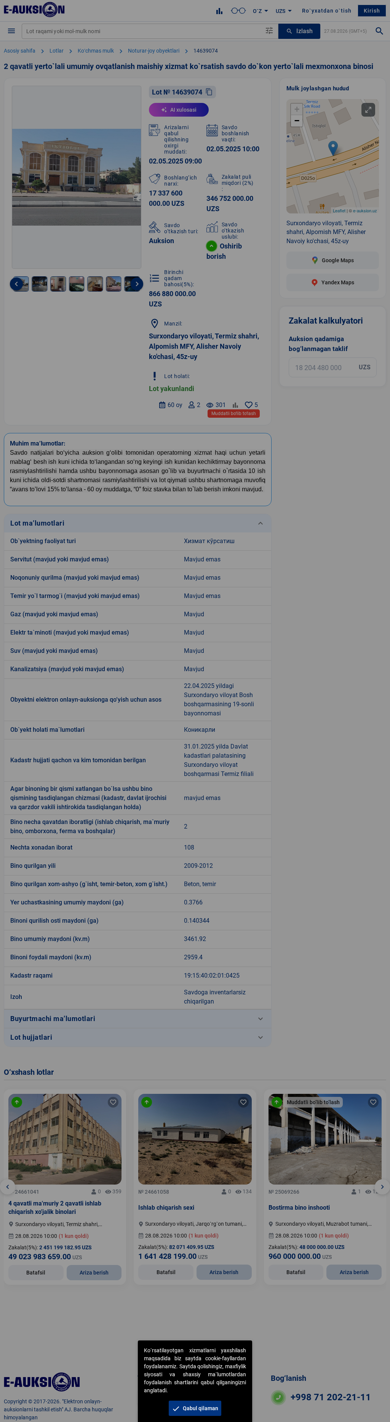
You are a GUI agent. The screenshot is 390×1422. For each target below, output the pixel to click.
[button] (195, 1408)
